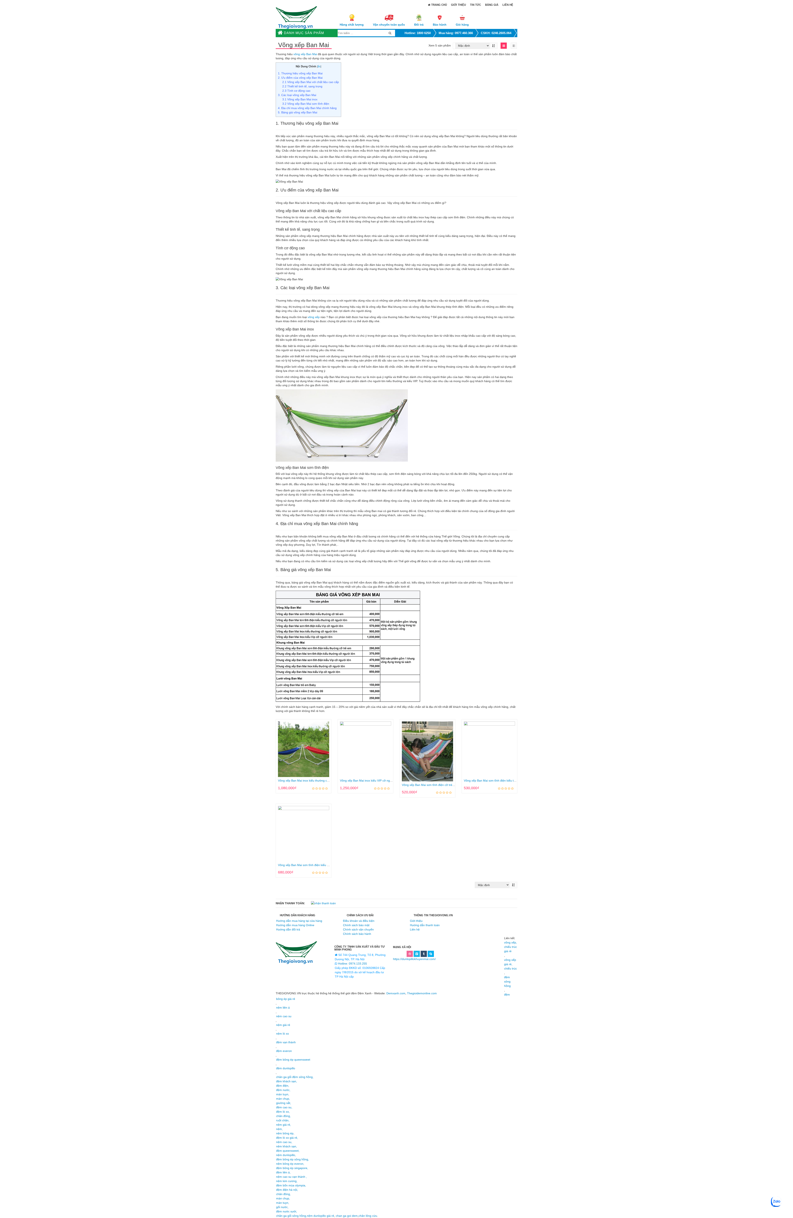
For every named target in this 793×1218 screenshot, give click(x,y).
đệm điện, (282, 1085)
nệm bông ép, (285, 1133)
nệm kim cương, (286, 1181)
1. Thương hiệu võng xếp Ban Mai (300, 73)
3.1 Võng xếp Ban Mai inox (299, 99)
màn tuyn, (282, 1094)
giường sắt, (283, 1103)
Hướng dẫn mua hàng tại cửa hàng (299, 920)
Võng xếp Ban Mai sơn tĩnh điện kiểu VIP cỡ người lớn (313, 865)
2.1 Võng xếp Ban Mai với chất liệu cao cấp (310, 82)
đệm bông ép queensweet (293, 1059)
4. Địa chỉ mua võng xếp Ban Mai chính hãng (307, 108)
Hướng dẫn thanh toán (425, 925)
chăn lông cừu (368, 1215)
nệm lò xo (282, 1033)
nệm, (279, 1129)
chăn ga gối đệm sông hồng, (294, 1077)
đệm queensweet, (287, 1150)
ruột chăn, (282, 1120)
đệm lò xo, (283, 1111)
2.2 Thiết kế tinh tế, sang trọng (302, 86)
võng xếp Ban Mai (305, 54)
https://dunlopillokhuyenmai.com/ (414, 959)
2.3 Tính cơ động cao (296, 90)
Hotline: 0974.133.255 (352, 963)
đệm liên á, (283, 1172)
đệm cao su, (284, 1107)
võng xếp (314, 317)
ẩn (319, 66)
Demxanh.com (395, 993)
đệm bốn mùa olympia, (291, 1185)
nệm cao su (283, 1016)
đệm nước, (283, 1090)
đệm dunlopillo (285, 1068)
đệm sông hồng (507, 981)
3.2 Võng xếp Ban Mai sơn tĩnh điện (305, 103)
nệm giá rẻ (283, 1025)
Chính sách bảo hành (357, 933)
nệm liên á (283, 1007)
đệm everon (284, 1051)
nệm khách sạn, (286, 1146)
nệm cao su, (284, 1142)
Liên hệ (507, 4)
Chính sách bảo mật (356, 925)
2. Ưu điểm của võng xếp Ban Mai (300, 77)
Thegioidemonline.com (422, 993)
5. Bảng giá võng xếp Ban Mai (297, 112)
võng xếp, (510, 942)
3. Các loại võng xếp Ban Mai (297, 95)
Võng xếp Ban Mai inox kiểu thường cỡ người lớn (310, 780)
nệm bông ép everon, (290, 1163)
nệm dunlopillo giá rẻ (320, 1215)
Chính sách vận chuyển (358, 929)
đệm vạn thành (286, 1042)
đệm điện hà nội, (287, 1189)
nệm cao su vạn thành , (291, 1176)
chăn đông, (283, 1116)
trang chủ (438, 4)
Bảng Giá (491, 4)
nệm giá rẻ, (283, 1124)
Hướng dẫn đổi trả (288, 929)
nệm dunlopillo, (286, 1155)
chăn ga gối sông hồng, (291, 1215)
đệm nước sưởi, (286, 1211)
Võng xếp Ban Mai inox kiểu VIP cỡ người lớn (369, 780)
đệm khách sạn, (286, 1081)
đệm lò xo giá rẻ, (287, 1137)
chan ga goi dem (347, 1215)
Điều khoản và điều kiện (358, 920)
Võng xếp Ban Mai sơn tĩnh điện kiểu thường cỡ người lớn (502, 780)
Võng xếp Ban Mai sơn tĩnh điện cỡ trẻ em (429, 785)
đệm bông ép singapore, (292, 1168)
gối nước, (282, 1207)
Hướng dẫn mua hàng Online (295, 925)
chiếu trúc (510, 968)
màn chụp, (283, 1098)
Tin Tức (475, 4)
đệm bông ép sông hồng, (292, 1159)
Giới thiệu (458, 4)
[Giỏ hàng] (462, 17)
